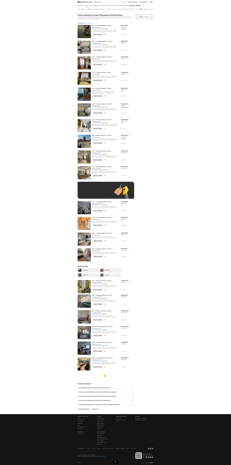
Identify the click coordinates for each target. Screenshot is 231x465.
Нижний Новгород (81, 426)
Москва (79, 418)
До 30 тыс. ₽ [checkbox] (83, 192)
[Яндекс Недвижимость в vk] (148, 448)
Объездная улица (95, 27)
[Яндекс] (151, 462)
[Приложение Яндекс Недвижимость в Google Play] (148, 457)
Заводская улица (100, 419)
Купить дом (99, 435)
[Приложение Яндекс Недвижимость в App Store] (146, 457)
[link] (151, 2)
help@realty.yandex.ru (101, 456)
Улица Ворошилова (100, 423)
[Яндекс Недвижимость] (85, 2)
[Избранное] (122, 2)
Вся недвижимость (81, 448)
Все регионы (118, 418)
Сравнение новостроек (120, 419)
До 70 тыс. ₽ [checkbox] (99, 192)
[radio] (107, 376)
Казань (79, 425)
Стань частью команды (95, 448)
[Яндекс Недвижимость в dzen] (150, 448)
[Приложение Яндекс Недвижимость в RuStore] (152, 457)
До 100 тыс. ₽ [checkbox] (107, 192)
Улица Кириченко (100, 418)
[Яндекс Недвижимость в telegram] (152, 448)
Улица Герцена (100, 421)
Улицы (117, 421)
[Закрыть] (152, 9)
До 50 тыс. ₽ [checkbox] (91, 192)
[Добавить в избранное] (105, 34)
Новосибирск (80, 421)
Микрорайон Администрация (141, 419)
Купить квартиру (100, 433)
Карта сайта (133, 448)
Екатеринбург (80, 423)
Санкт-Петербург (81, 419)
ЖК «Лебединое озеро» (96, 28)
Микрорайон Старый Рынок (140, 418)
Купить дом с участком (101, 437)
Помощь (127, 448)
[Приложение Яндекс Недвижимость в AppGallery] (150, 457)
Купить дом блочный (101, 442)
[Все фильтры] (79, 9)
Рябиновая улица (100, 426)
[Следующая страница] (110, 375)
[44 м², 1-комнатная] (85, 95)
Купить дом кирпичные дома (102, 438)
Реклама (88, 448)
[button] (125, 2)
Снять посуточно (81, 433)
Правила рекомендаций (120, 448)
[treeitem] (81, 5)
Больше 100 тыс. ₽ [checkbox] (84, 195)
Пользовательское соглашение (108, 448)
